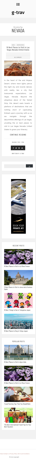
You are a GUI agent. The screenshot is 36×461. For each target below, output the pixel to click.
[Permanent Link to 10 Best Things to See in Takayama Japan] (18, 300)
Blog (13, 45)
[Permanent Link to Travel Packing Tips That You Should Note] (18, 394)
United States (20, 45)
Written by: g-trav (18, 153)
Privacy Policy (13, 453)
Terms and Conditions (24, 453)
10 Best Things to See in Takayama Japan (17, 310)
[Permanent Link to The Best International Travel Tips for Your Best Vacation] (18, 415)
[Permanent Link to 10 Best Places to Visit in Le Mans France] (18, 256)
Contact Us (7, 453)
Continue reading (18, 134)
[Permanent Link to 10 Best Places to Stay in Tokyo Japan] (18, 321)
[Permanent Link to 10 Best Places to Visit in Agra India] (18, 352)
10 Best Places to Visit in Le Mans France (17, 266)
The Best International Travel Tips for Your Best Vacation (17, 426)
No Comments (18, 57)
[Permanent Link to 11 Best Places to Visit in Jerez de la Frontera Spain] (18, 277)
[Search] (29, 166)
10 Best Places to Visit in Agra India (15, 362)
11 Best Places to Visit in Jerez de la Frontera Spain (18, 288)
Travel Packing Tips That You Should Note (17, 404)
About (1, 453)
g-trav (18, 12)
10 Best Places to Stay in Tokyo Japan (16, 331)
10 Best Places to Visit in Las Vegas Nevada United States (18, 48)
